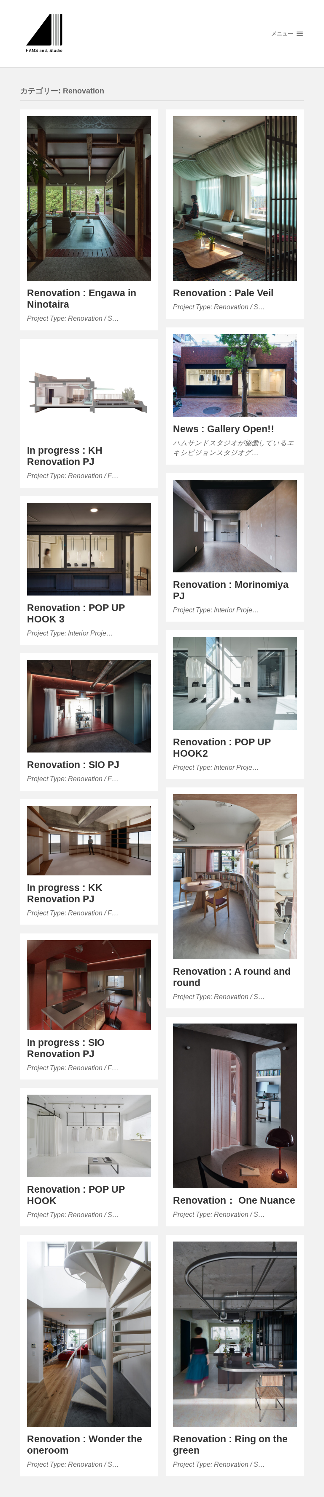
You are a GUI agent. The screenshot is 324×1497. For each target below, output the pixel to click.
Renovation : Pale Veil (223, 293)
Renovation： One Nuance (234, 1200)
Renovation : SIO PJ (73, 765)
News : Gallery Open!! (223, 429)
